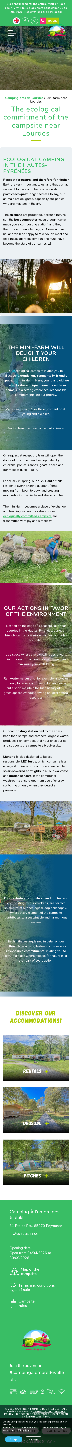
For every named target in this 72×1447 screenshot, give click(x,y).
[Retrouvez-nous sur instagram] (34, 20)
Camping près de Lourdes (24, 98)
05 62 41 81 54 (27, 1234)
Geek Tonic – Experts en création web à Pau (45, 1415)
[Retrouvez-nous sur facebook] (25, 20)
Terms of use (43, 1411)
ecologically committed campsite (27, 516)
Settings (33, 1439)
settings (27, 1430)
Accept (13, 1439)
